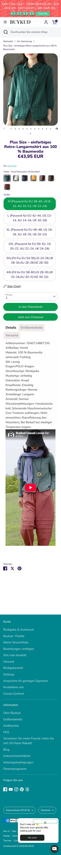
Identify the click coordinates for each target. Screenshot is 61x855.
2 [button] (15, 128)
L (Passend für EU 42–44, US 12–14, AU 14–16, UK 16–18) (29, 218)
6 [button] (30, 128)
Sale (14, 831)
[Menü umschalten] (5, 22)
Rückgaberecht (13, 668)
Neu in (6, 831)
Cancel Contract (13, 694)
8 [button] (38, 128)
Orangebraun (7, 187)
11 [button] (50, 128)
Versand (8, 662)
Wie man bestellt (14, 655)
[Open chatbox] (54, 849)
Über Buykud (11, 713)
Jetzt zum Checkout (30, 317)
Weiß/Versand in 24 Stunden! (16, 178)
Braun (51, 178)
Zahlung (8, 674)
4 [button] (23, 128)
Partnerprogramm (15, 769)
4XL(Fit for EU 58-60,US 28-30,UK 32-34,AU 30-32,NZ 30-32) (30, 274)
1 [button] (11, 129)
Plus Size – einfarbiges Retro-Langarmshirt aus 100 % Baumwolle (30, 47)
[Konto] (46, 21)
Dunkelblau (24, 178)
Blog (6, 750)
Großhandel (11, 726)
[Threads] (27, 789)
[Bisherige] (4, 128)
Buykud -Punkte (13, 636)
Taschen (7, 840)
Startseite (8, 41)
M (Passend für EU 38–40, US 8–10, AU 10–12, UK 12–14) (30, 203)
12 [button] (30, 133)
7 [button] (34, 128)
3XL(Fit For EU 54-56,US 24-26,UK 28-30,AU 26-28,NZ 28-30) (29, 260)
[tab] (11, 328)
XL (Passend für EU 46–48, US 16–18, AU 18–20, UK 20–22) (30, 232)
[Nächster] (56, 128)
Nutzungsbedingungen (18, 762)
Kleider (6, 835)
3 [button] (19, 128)
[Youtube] (11, 789)
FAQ (6, 732)
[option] (30, 89)
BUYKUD (29, 846)
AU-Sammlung (24, 41)
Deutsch (45, 810)
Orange (33, 178)
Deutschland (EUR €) (18, 810)
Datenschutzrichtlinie (16, 756)
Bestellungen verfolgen (18, 649)
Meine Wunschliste (15, 642)
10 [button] (46, 128)
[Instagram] (16, 789)
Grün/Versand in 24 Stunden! (7, 178)
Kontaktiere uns (13, 687)
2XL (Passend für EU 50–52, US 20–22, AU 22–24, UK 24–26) (29, 246)
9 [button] (42, 128)
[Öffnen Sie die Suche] (5, 32)
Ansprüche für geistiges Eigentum (25, 681)
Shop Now (42, 13)
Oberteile (12, 165)
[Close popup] (45, 821)
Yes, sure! (32, 837)
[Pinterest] (22, 789)
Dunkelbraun (42, 178)
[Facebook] (5, 789)
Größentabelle (12, 719)
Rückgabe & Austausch (18, 630)
